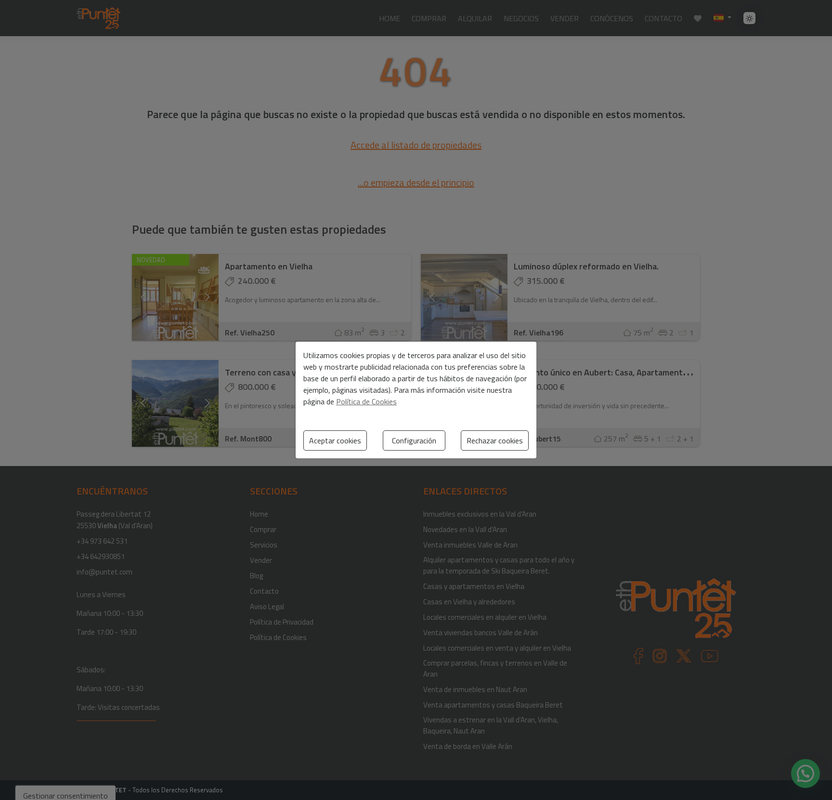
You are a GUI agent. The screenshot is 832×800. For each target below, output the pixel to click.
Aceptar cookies (335, 440)
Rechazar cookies (495, 440)
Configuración (414, 440)
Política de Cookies (366, 401)
